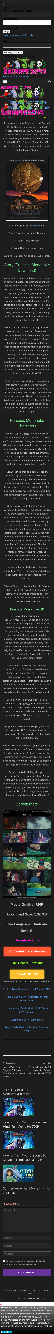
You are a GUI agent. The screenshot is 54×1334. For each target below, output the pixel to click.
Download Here (27, 974)
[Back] (4, 4)
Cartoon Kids (10, 118)
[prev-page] (4, 1199)
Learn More (6, 1332)
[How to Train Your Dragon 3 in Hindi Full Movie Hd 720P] (27, 1107)
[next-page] (6, 1199)
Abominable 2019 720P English (27, 1019)
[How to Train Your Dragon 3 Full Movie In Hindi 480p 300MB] (27, 1140)
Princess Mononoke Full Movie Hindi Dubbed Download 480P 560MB (40, 1070)
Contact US (27, 1293)
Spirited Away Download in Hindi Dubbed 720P (27, 989)
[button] (5, 82)
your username (10, 18)
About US (25, 1290)
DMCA (45, 1290)
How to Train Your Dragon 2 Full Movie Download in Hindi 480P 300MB (14, 1072)
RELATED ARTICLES (15, 1090)
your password (10, 28)
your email (8, 49)
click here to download (27, 951)
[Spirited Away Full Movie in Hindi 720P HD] (27, 1173)
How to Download (11, 1290)
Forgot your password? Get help (18, 35)
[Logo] (21, 97)
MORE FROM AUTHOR (16, 1094)
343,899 (34, 225)
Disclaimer (36, 1290)
